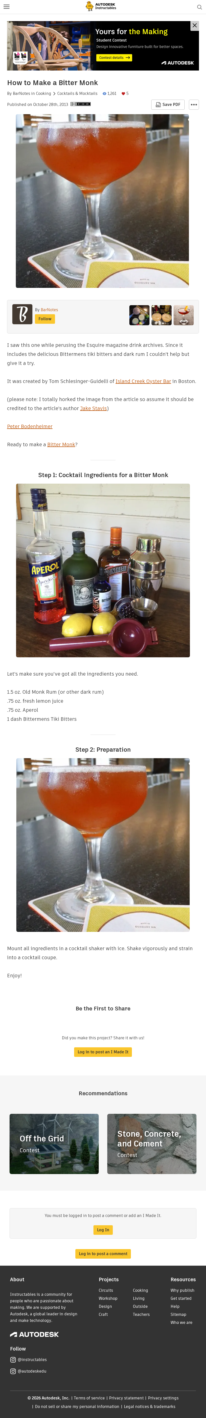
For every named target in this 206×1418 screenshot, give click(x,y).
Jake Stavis (93, 408)
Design (105, 1306)
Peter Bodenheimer (30, 426)
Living (139, 1298)
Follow (45, 319)
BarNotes (21, 93)
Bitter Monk (61, 444)
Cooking (43, 93)
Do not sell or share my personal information (77, 1406)
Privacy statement (126, 1398)
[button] (7, 7)
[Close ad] (194, 26)
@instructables (32, 1360)
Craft (103, 1314)
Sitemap (178, 1314)
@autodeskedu (32, 1371)
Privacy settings (163, 1398)
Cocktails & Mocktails (77, 93)
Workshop (108, 1298)
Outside (140, 1306)
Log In (103, 1230)
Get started (181, 1298)
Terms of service (89, 1398)
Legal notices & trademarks (150, 1406)
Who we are (181, 1322)
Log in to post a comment (103, 1254)
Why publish (182, 1290)
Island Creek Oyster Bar (143, 381)
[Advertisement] (103, 46)
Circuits (106, 1290)
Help (175, 1306)
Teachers (141, 1314)
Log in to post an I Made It (103, 1052)
